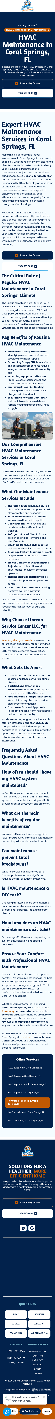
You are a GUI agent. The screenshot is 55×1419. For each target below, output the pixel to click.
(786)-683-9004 (16, 1351)
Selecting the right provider (17, 640)
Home (21, 25)
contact (27, 1037)
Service (31, 25)
